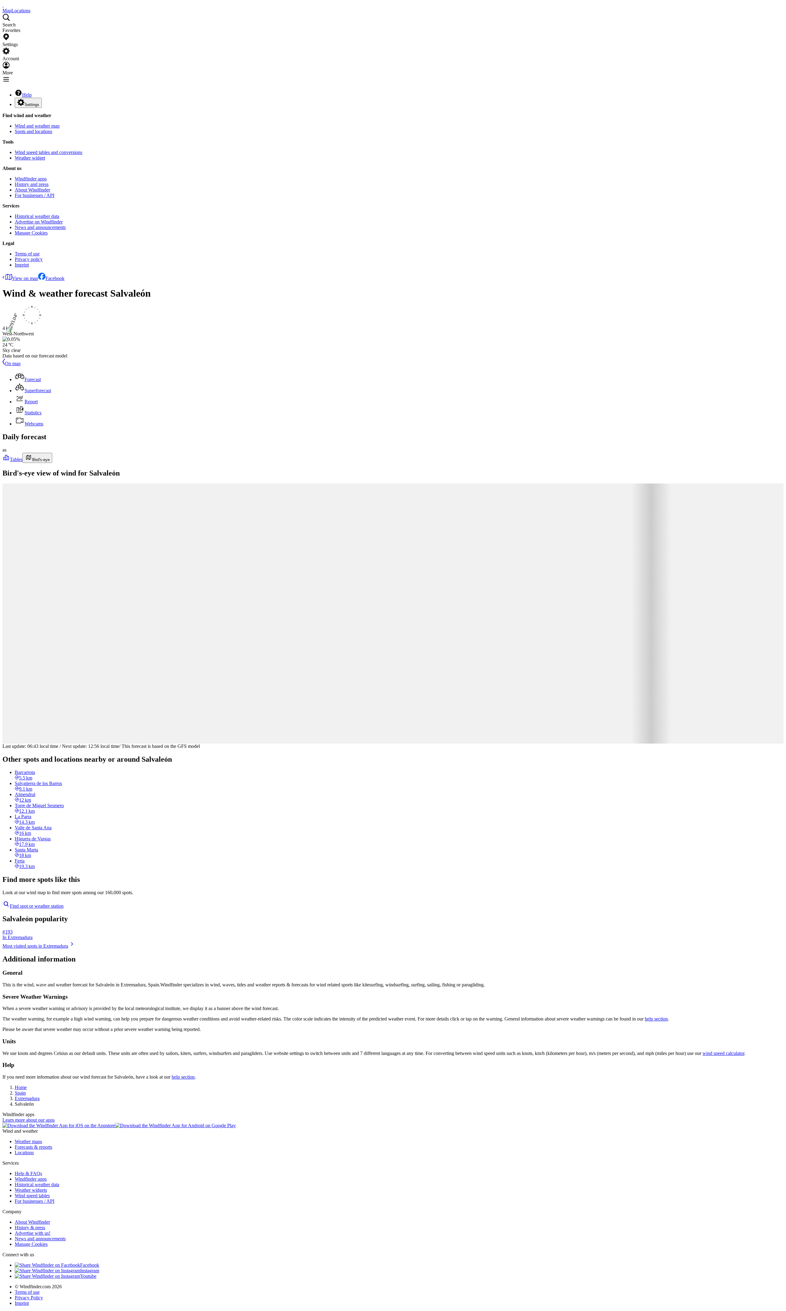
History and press (32, 184)
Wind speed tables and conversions (48, 152)
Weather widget (30, 157)
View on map (25, 278)
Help (27, 94)
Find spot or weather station (37, 906)
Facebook (54, 278)
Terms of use (27, 253)
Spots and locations (33, 131)
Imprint (22, 264)
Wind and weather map (37, 125)
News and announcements (40, 227)
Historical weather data (37, 216)
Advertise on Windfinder (39, 221)
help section (656, 1018)
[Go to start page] (3, 5)
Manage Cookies (31, 232)
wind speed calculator (723, 1053)
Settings (32, 104)
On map (13, 363)
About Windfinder (32, 189)
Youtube (88, 1276)
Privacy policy (29, 259)
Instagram (89, 1270)
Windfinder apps (31, 178)
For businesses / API (34, 195)
